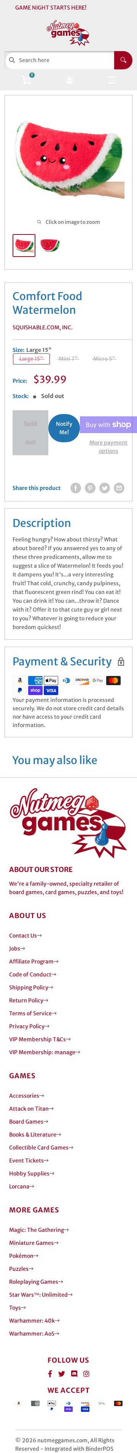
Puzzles (19, 1268)
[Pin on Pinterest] (90, 488)
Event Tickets (26, 1160)
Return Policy (26, 1000)
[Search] (123, 60)
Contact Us (23, 935)
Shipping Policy (28, 987)
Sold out (30, 433)
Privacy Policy (27, 1026)
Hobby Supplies (29, 1173)
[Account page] (69, 80)
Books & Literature (32, 1134)
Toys (15, 1307)
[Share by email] (119, 488)
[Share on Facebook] (75, 488)
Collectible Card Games (38, 1147)
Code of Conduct (30, 974)
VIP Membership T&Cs (37, 1039)
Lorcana (19, 1186)
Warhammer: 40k (32, 1320)
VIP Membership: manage (42, 1052)
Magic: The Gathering (36, 1230)
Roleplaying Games (33, 1281)
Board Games (26, 1121)
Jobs (14, 948)
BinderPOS (99, 1448)
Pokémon (21, 1255)
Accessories (24, 1095)
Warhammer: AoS (31, 1333)
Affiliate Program (31, 961)
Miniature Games (31, 1242)
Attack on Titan (29, 1108)
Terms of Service (30, 1013)
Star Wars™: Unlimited (38, 1294)
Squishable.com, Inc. (43, 327)
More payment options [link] (108, 446)
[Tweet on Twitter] (104, 488)
